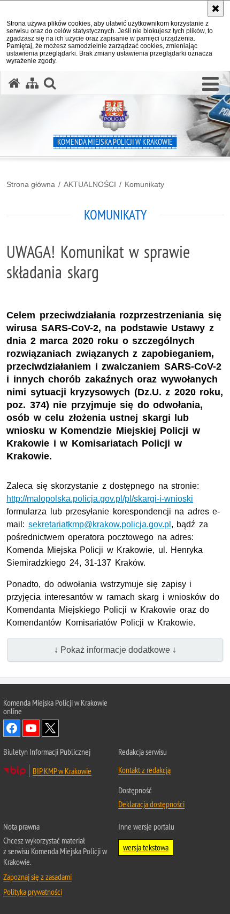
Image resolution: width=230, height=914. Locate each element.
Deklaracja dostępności (151, 804)
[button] (210, 84)
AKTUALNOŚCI (90, 184)
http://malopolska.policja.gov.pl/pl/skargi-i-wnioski (99, 498)
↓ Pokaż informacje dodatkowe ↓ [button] (115, 649)
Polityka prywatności (32, 891)
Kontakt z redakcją (144, 769)
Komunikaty (144, 184)
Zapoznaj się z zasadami (37, 876)
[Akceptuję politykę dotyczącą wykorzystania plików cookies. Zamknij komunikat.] (216, 8)
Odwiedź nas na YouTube (31, 728)
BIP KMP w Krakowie (62, 770)
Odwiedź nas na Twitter (50, 728)
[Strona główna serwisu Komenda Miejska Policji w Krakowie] (14, 83)
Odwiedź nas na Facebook (11, 728)
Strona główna (30, 184)
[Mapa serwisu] (32, 83)
